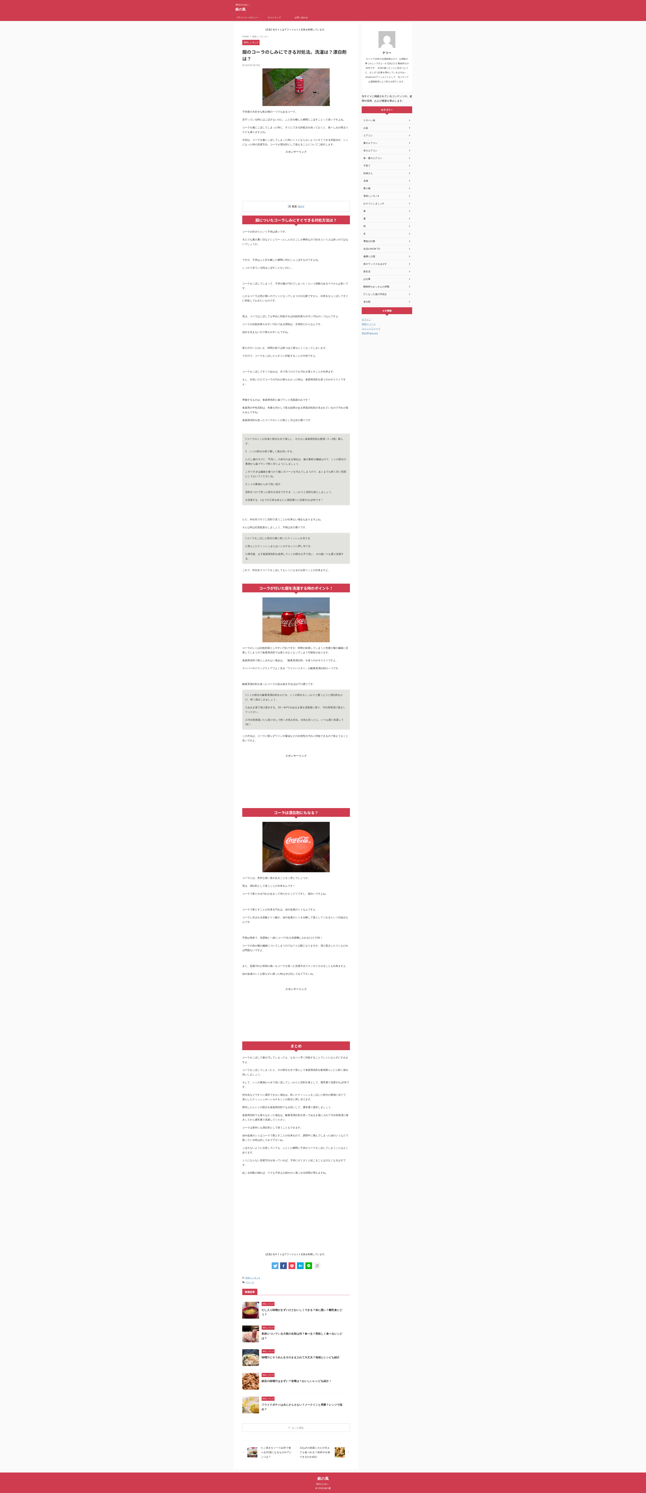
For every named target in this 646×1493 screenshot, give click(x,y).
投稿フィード (369, 324)
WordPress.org (370, 333)
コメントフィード (371, 328)
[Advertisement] (296, 177)
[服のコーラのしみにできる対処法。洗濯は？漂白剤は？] (300, 1265)
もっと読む (298, 1427)
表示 (301, 206)
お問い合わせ (301, 17)
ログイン (366, 319)
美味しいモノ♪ (252, 1277)
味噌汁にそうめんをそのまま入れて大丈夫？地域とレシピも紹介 (301, 1357)
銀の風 (241, 9)
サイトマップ (274, 17)
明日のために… (323, 1484)
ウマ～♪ (250, 1282)
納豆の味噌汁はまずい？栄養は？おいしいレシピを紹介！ (297, 1381)
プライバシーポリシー (247, 17)
